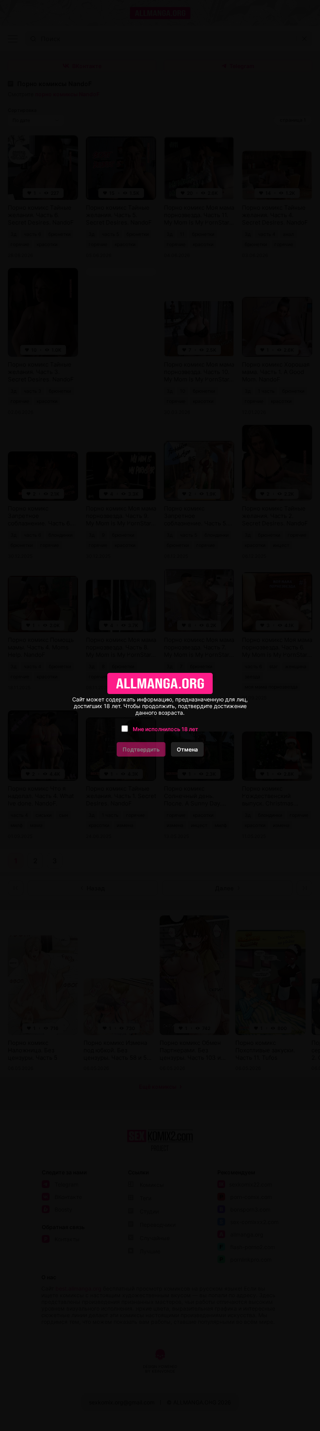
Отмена (187, 749)
